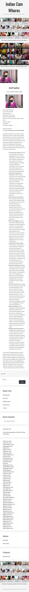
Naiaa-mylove (6, 404)
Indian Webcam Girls (8, 490)
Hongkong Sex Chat (7, 446)
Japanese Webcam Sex (8, 512)
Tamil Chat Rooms (7, 482)
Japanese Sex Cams (7, 511)
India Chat (5, 463)
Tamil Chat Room (7, 495)
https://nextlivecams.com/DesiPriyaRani (14, 130)
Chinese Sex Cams (7, 442)
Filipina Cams (6, 448)
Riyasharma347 (6, 401)
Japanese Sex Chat (7, 453)
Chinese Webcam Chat (8, 444)
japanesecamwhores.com (9, 504)
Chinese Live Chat (7, 441)
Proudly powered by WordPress (8, 589)
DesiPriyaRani (6, 395)
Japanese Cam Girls (7, 499)
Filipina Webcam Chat (8, 518)
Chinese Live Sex (7, 478)
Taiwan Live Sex (6, 475)
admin (20, 91)
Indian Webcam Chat (8, 487)
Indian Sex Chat (6, 556)
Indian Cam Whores (14, 7)
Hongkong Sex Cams (8, 465)
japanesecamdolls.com (8, 502)
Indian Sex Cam (6, 485)
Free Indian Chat (7, 489)
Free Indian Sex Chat (8, 460)
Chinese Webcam (7, 470)
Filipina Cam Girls (7, 449)
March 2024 (6, 543)
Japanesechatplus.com (8, 454)
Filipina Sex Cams (7, 451)
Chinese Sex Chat (7, 429)
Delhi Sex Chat (6, 494)
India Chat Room (7, 492)
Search (4, 379)
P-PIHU (5, 408)
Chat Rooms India (7, 461)
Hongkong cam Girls (8, 468)
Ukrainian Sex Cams (7, 458)
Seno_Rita (3, 373)
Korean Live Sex (6, 456)
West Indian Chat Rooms (9, 497)
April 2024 (5, 540)
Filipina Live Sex (6, 524)
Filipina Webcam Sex (8, 516)
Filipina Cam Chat (7, 514)
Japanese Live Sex (7, 500)
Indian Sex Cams (7, 483)
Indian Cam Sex (6, 480)
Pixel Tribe (24, 589)
